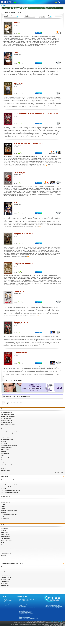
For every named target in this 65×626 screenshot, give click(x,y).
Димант (3, 508)
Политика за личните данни (59, 621)
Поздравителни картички (7, 462)
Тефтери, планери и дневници (9, 464)
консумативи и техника (25, 601)
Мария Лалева (4, 549)
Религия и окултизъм (6, 435)
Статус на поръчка (8, 602)
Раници (3, 567)
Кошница (6, 601)
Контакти (6, 599)
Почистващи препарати (24, 600)
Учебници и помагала (6, 420)
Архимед (3, 500)
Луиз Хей (3, 530)
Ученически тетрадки (6, 422)
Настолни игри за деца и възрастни (26, 599)
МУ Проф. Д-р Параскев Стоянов (9, 510)
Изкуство (3, 441)
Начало (5, 598)
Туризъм (3, 451)
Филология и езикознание (8, 424)
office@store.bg (59, 607)
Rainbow (3, 506)
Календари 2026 (5, 453)
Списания (3, 468)
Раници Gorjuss (5, 573)
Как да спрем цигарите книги (8, 486)
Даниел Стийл (4, 528)
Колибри (3, 512)
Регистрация (7, 604)
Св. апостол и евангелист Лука (8, 514)
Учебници (3, 488)
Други (2, 466)
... (41, 45)
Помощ (5, 605)
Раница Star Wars (5, 569)
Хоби (2, 455)
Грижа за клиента (7, 600)
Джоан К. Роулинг (5, 534)
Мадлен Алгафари (5, 536)
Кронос (3, 504)
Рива (2, 516)
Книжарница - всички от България (28, 598)
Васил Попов (4, 551)
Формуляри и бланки (6, 457)
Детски (22, 606)
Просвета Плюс (5, 518)
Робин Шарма (4, 532)
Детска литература (6, 418)
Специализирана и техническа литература (12, 429)
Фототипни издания (6, 447)
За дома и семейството (7, 439)
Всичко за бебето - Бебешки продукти (27, 607)
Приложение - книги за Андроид (9, 480)
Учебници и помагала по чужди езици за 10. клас (13, 484)
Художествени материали (24, 602)
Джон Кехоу (4, 555)
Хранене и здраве (5, 437)
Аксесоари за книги (6, 460)
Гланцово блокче (5, 575)
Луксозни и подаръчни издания (9, 445)
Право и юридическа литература (9, 431)
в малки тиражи (26, 613)
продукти (24, 604)
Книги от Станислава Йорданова (9, 492)
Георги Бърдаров (5, 545)
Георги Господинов (6, 553)
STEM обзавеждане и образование (26, 608)
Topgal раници (4, 583)
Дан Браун (3, 542)
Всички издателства (58, 520)
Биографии (4, 443)
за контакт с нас (56, 605)
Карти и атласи (5, 449)
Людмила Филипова (6, 540)
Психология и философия (7, 433)
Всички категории (59, 472)
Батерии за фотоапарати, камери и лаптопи (28, 618)
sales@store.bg (58, 606)
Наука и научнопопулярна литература (10, 426)
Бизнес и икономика (6, 412)
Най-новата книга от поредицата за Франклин (12, 482)
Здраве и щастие (5, 502)
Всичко (25, 612)
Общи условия (50, 621)
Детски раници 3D (5, 579)
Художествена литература (8, 416)
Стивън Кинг (4, 547)
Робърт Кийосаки (5, 538)
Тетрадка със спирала (6, 571)
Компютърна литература (7, 414)
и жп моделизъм (25, 611)
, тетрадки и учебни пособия (27, 610)
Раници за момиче (6, 577)
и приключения (24, 614)
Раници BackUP (5, 581)
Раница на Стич (5, 585)
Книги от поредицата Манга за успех (10, 490)
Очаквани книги (5, 470)
